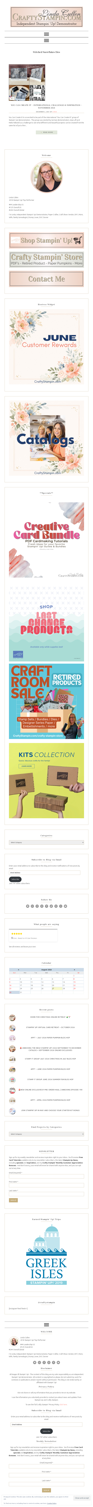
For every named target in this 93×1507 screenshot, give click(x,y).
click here (63, 1405)
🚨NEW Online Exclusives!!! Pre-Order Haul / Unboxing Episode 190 (50, 1090)
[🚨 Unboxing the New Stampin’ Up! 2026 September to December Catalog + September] (12, 1048)
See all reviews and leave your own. (22, 947)
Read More (48, 132)
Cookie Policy (51, 1503)
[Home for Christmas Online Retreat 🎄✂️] (12, 1017)
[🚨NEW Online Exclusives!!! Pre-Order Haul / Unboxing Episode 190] (12, 1090)
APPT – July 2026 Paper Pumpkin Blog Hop (50, 1038)
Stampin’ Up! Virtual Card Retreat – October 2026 (50, 1027)
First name (13, 1182)
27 (57, 989)
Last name (13, 1191)
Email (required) (15, 1173)
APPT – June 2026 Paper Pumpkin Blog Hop (50, 1069)
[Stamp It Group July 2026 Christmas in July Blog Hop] (12, 1059)
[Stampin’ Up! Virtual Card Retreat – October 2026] (12, 1028)
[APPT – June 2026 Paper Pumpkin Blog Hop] (12, 1070)
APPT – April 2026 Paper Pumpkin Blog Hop (50, 1100)
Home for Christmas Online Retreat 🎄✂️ (50, 1017)
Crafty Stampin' (46, 17)
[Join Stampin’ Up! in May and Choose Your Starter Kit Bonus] (12, 1111)
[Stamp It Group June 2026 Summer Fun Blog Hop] (12, 1080)
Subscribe (15, 879)
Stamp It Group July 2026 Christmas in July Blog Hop (50, 1059)
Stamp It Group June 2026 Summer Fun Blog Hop (50, 1079)
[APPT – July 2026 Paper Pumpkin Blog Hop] (12, 1038)
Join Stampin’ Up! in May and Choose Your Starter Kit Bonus (50, 1110)
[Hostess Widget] (46, 346)
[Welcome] (46, 176)
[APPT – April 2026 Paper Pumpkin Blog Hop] (12, 1101)
